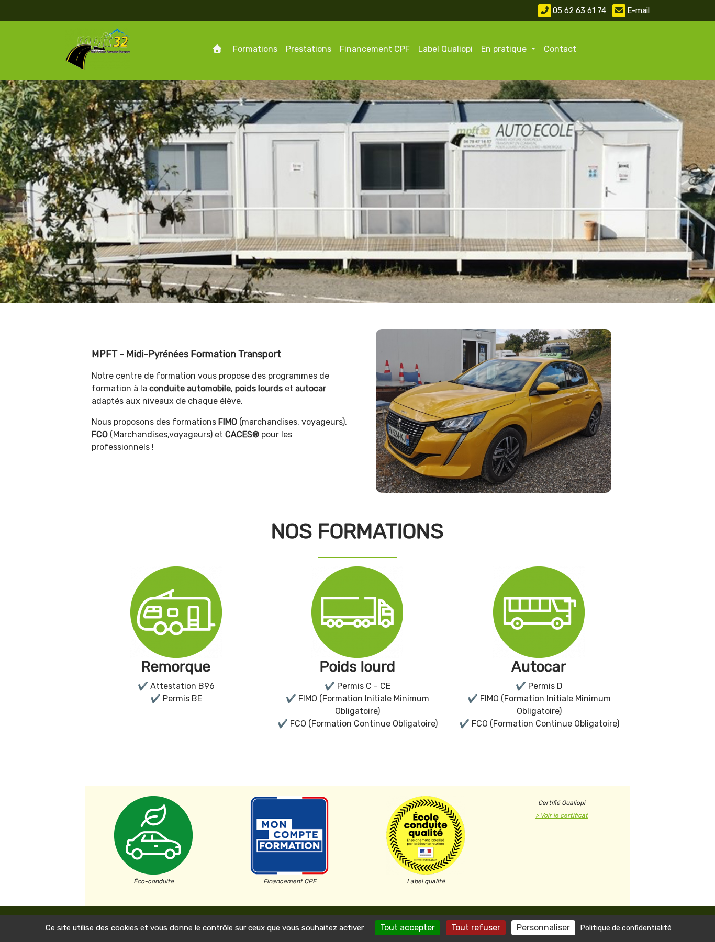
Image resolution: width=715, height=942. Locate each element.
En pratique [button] (505, 49)
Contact (560, 49)
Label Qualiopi (445, 49)
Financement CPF (375, 49)
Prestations (308, 49)
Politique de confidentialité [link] (626, 928)
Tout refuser (475, 928)
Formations (255, 49)
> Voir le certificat (561, 815)
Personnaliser (543, 928)
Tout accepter (407, 928)
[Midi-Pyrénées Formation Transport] (97, 49)
